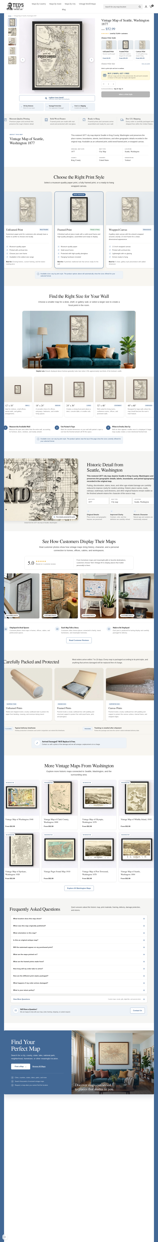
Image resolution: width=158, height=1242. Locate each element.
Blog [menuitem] (64, 9)
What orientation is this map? (25, 933)
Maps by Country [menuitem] (39, 3)
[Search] (140, 6)
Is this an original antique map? (25, 940)
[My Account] (146, 6)
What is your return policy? (24, 990)
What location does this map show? (27, 919)
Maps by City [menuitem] (70, 3)
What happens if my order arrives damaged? (30, 983)
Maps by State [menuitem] (55, 3)
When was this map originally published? (29, 926)
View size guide (146, 63)
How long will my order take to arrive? (28, 969)
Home (9, 16)
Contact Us (137, 1010)
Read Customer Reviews (79, 640)
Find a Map (21, 1066)
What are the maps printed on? (25, 954)
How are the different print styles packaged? (30, 976)
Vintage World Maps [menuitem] (87, 3)
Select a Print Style (125, 94)
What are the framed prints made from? (28, 961)
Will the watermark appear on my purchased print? (33, 947)
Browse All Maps (39, 1066)
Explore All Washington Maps (79, 888)
